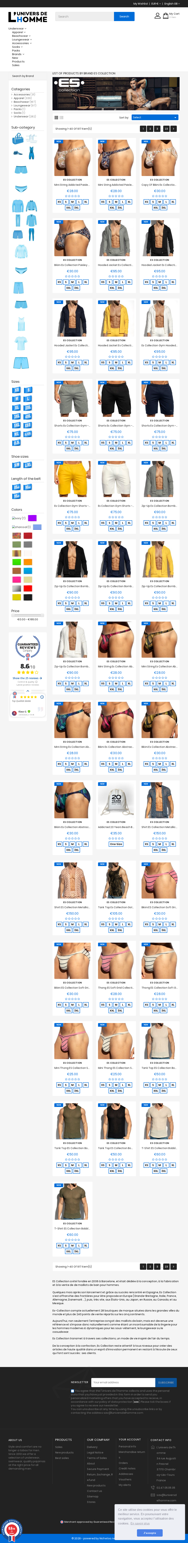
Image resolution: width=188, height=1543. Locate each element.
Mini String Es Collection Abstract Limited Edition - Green (90, 747)
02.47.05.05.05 (166, 1488)
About (91, 1463)
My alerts (125, 1485)
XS (59, 202)
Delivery (92, 1447)
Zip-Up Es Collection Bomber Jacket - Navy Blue (128, 586)
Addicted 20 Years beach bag (117, 827)
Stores (91, 1502)
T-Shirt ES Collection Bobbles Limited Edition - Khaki (87, 1228)
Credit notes (127, 1468)
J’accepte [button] (150, 1532)
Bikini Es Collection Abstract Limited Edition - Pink (129, 747)
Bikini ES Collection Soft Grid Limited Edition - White (87, 988)
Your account (130, 1439)
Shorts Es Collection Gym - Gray (74, 425)
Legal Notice (95, 1452)
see (136, 1402)
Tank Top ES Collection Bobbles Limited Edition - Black (132, 1148)
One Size (116, 844)
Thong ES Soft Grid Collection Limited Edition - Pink (130, 988)
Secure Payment (98, 1469)
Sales (58, 1447)
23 (166, 129)
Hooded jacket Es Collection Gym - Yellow (125, 345)
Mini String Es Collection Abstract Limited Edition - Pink (132, 666)
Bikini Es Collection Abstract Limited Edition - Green (87, 827)
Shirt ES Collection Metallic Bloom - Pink (79, 907)
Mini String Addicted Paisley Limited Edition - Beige (86, 185)
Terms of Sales (97, 1458)
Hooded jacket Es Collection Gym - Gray (124, 265)
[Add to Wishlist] (68, 157)
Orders (123, 1463)
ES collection (72, 179)
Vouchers (125, 1479)
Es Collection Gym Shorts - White (119, 506)
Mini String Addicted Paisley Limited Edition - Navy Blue (133, 185)
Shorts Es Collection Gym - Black (119, 425)
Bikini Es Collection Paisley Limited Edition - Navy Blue (88, 265)
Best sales (62, 1458)
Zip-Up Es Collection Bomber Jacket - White (82, 666)
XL (85, 202)
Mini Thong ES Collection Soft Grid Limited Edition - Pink (89, 1068)
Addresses (126, 1474)
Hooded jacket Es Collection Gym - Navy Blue (83, 345)
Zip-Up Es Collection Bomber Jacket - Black (82, 586)
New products (64, 1452)
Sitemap (92, 1496)
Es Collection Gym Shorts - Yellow (76, 506)
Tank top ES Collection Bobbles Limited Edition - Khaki (88, 1148)
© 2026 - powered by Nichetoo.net (94, 1538)
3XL (76, 208)
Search (124, 16)
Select (155, 117)
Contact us (94, 1491)
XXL (68, 208)
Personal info (127, 1446)
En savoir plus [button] (140, 1523)
